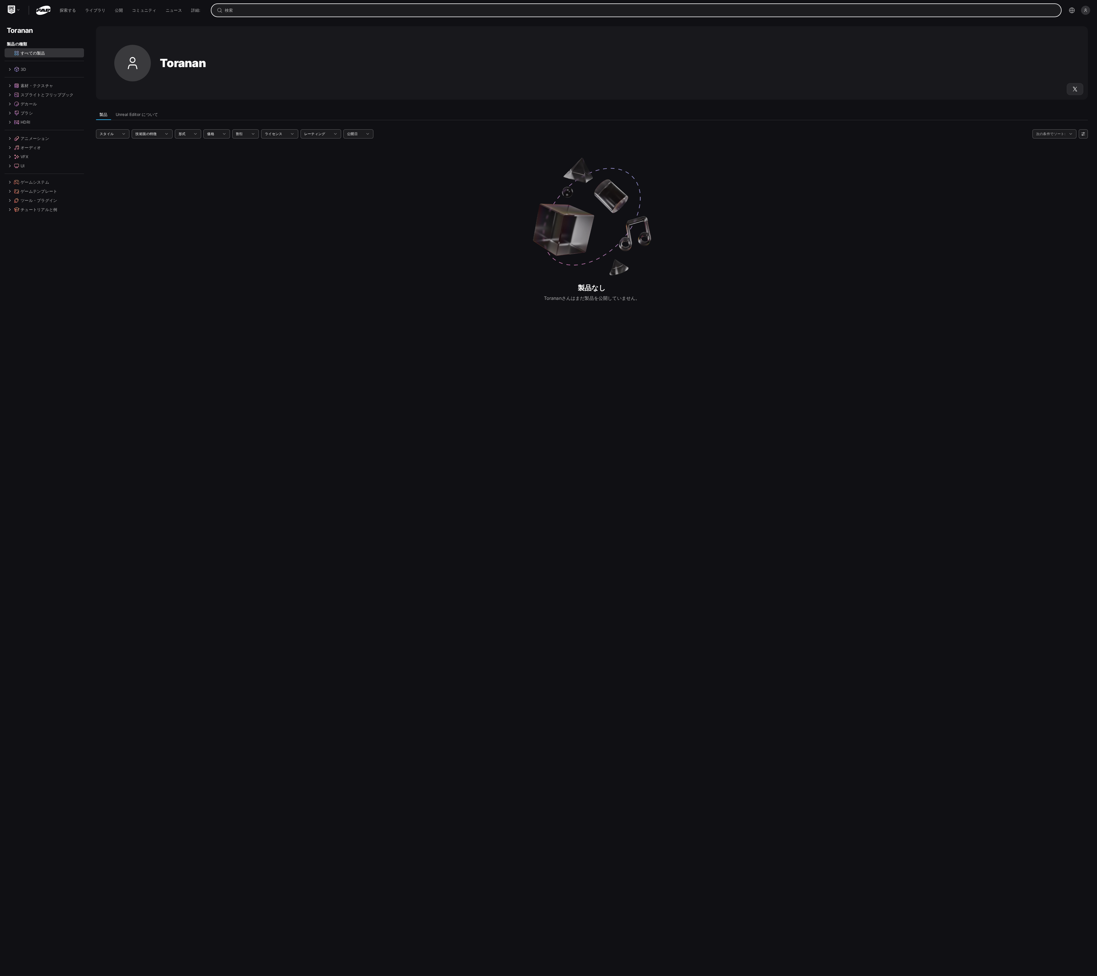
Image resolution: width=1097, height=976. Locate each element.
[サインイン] (1085, 10)
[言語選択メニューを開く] (1071, 10)
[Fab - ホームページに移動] (43, 10)
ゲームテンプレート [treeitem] (39, 191)
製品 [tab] (103, 114)
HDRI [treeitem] (25, 122)
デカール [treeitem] (29, 103)
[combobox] (640, 10)
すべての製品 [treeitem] (33, 53)
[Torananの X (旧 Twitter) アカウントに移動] (1075, 89)
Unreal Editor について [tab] (137, 114)
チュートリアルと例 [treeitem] (39, 209)
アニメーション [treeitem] (35, 138)
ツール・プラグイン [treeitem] (39, 200)
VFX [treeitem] (24, 156)
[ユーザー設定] (1083, 133)
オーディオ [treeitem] (31, 147)
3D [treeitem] (23, 69)
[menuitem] (68, 10)
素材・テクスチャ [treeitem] (37, 85)
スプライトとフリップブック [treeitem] (47, 94)
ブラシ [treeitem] (27, 113)
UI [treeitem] (23, 165)
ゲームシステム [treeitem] (35, 182)
